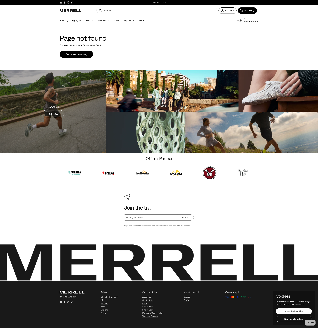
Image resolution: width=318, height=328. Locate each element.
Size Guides (147, 306)
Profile (186, 300)
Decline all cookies (293, 319)
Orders (187, 297)
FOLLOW (53, 113)
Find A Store (148, 310)
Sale (103, 306)
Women (104, 303)
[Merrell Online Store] (70, 10)
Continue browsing (76, 54)
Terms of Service (150, 316)
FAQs (144, 303)
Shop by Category (109, 297)
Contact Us (147, 300)
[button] (247, 10)
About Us (146, 297)
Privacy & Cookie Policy (152, 313)
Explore (104, 310)
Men (103, 300)
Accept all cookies (293, 311)
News (103, 313)
